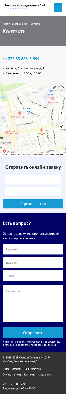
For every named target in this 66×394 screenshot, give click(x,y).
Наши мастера (32, 369)
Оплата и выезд (12, 374)
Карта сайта (45, 374)
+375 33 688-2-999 (22, 58)
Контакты (29, 374)
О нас (6, 369)
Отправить (33, 333)
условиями (11, 344)
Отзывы (16, 369)
